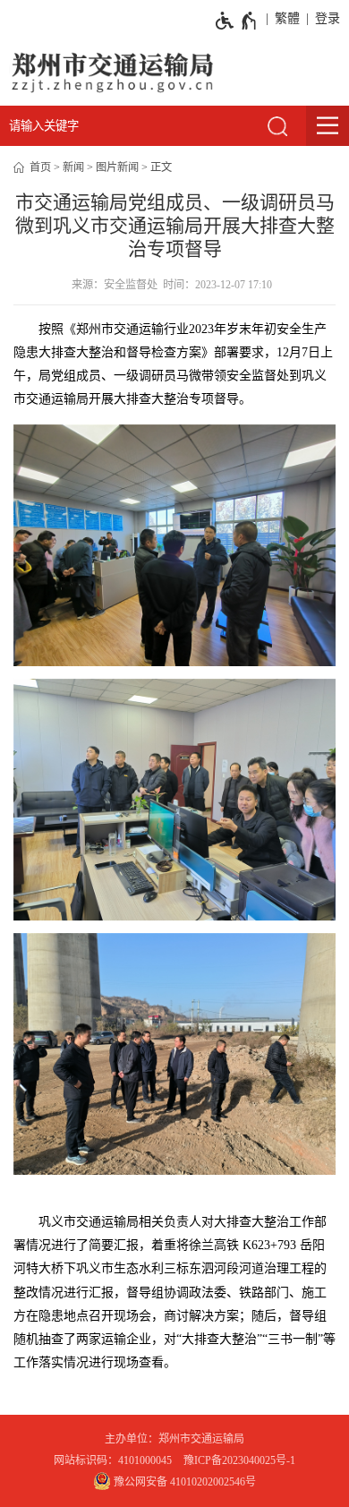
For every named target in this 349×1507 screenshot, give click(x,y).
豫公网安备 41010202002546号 (183, 1482)
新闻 (73, 167)
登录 (327, 18)
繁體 (287, 18)
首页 (40, 167)
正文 (161, 167)
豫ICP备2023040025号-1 (239, 1460)
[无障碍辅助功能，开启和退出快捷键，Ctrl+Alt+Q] (237, 20)
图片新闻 (117, 167)
